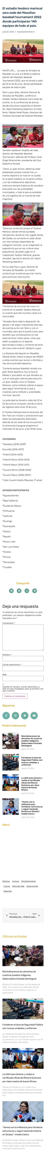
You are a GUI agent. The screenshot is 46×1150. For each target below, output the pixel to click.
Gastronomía (32, 886)
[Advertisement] (23, 853)
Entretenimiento (28, 881)
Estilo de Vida (18, 886)
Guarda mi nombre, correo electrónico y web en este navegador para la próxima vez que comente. (22, 689)
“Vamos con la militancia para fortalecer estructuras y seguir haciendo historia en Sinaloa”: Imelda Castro (32, 808)
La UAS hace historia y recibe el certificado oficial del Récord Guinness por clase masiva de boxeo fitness (31, 784)
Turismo (15, 881)
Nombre (7, 655)
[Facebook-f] (6, 715)
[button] (11, 590)
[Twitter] (24, 715)
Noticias (6, 881)
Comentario (8, 623)
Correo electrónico (12, 665)
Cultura (7, 886)
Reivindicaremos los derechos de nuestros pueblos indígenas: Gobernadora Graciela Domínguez (31, 741)
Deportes (8, 891)
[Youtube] (34, 715)
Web (4, 674)
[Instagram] (15, 715)
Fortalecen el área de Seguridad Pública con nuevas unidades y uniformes (31, 761)
